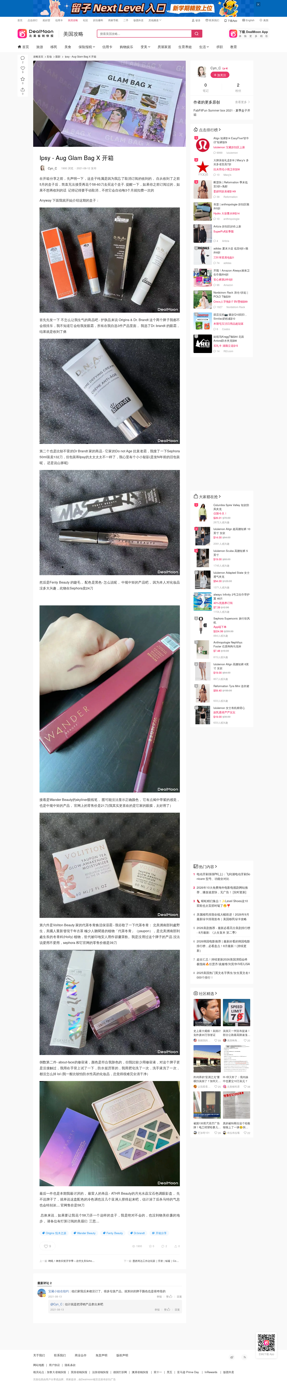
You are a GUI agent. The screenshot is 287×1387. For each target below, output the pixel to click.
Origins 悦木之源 (56, 1233)
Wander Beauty (86, 1233)
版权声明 (122, 1355)
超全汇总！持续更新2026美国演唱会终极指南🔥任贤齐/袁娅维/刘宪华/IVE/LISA (223, 961)
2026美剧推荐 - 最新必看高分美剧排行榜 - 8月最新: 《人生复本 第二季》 (223, 930)
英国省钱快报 (79, 1372)
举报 (159, 1296)
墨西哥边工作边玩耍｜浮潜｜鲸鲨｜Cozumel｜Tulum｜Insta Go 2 (170, 1260)
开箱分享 (161, 1233)
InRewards (211, 1372)
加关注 (221, 75)
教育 (233, 46)
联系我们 (214, 20)
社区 (85, 20)
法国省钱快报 (100, 1372)
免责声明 (101, 1355)
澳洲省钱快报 (140, 1372)
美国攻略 (73, 20)
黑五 (169, 1372)
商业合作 (81, 1355)
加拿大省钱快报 (56, 1372)
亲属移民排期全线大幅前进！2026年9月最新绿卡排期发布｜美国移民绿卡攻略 (223, 916)
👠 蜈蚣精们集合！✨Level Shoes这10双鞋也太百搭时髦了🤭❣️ (222, 903)
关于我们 (39, 1355)
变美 (144, 46)
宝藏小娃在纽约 (58, 1291)
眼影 (58, 56)
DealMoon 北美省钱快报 (35, 32)
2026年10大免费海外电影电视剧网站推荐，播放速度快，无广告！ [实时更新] (222, 889)
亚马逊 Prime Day (188, 1372)
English (250, 20)
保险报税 (85, 46)
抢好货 (46, 20)
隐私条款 (70, 1365)
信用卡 (59, 20)
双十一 (158, 1372)
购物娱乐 (126, 46)
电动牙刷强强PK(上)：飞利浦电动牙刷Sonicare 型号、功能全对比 (223, 876)
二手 (125, 20)
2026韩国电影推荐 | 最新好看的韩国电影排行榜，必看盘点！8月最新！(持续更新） (223, 946)
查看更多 (241, 102)
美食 (68, 46)
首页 (19, 20)
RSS (244, 1357)
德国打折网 (120, 1372)
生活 (202, 46)
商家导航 (113, 20)
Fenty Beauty (115, 1233)
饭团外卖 (138, 20)
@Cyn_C (56, 1304)
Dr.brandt (139, 1233)
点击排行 (33, 20)
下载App (232, 20)
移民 (53, 46)
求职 (219, 46)
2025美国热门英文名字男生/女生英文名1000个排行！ (223, 975)
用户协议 (54, 1365)
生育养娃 (185, 46)
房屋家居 (164, 46)
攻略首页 (38, 56)
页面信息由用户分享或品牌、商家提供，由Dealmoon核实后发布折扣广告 (74, 1379)
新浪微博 (232, 1357)
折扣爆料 (98, 20)
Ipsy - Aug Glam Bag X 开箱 (80, 56)
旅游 (39, 46)
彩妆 (49, 56)
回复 (179, 1296)
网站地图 (38, 1365)
